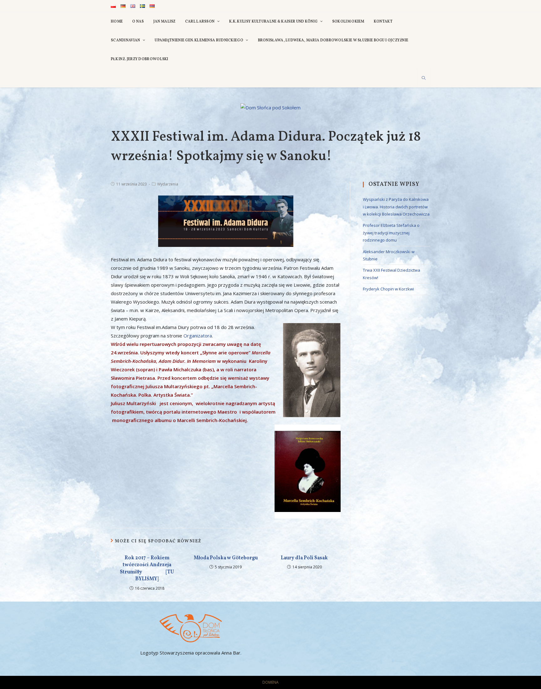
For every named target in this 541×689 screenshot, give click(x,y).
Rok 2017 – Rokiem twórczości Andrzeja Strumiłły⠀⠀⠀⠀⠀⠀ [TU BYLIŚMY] (147, 568)
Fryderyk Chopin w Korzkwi (388, 289)
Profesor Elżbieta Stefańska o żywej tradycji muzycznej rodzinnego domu (391, 232)
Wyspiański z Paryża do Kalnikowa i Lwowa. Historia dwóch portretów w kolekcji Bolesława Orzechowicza (396, 206)
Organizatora (197, 335)
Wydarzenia (167, 184)
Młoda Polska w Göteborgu (226, 558)
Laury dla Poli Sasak (304, 558)
